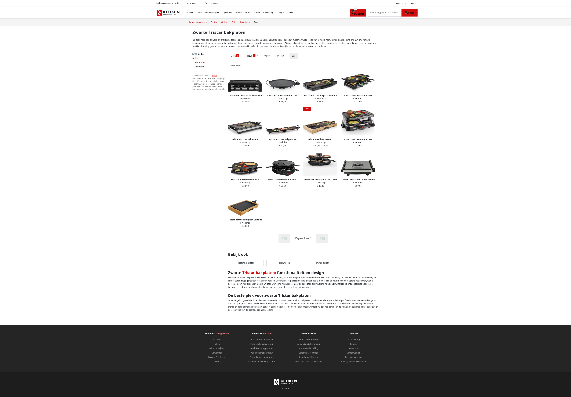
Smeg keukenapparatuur (262, 344)
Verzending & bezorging (308, 344)
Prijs (266, 55)
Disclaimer (361, 361)
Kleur (251, 55)
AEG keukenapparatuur (262, 352)
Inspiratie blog (353, 339)
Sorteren (280, 55)
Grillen (257, 12)
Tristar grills (284, 262)
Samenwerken (353, 352)
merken (267, 333)
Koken (199, 12)
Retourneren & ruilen (308, 339)
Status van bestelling (308, 348)
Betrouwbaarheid (353, 357)
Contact (414, 3)
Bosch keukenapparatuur (262, 348)
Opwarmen (228, 12)
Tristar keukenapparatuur (262, 357)
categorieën (222, 333)
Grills (195, 58)
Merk (234, 55)
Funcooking (268, 12)
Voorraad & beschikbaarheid (308, 361)
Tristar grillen (322, 262)
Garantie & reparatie (308, 352)
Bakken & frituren (243, 12)
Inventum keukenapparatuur (262, 361)
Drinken (189, 12)
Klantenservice (402, 3)
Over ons (353, 348)
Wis (293, 55)
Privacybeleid (347, 361)
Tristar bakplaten (245, 262)
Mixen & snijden (212, 12)
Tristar (214, 75)
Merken (290, 12)
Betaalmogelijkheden (308, 357)
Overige (280, 12)
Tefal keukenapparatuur (261, 339)
